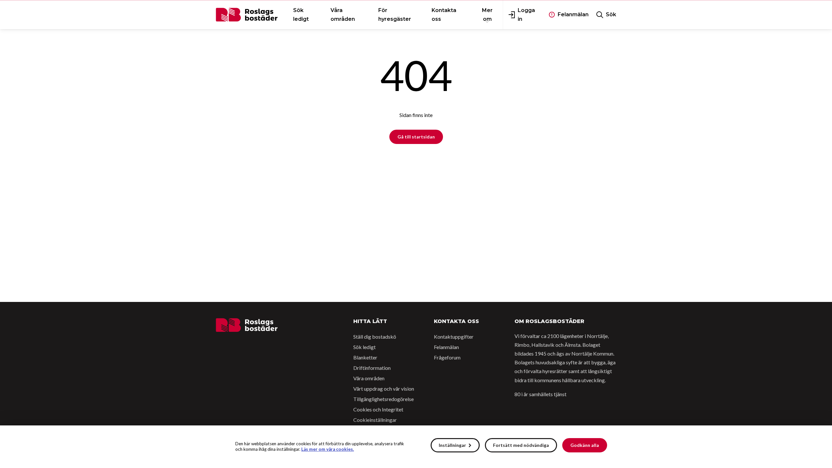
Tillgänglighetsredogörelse (383, 399)
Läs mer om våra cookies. (327, 449)
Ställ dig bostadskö (374, 336)
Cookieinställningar (375, 420)
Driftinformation (372, 368)
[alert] (416, 446)
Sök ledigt (364, 347)
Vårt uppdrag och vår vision (383, 388)
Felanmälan (446, 347)
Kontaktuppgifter (454, 336)
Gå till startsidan (416, 136)
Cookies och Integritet (378, 409)
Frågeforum (447, 357)
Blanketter (365, 357)
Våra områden (368, 378)
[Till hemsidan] (247, 325)
